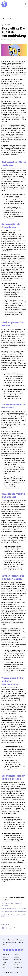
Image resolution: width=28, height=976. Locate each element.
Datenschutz (18, 962)
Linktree (16, 957)
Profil (4, 962)
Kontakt (16, 954)
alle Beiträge (7, 19)
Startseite (6, 954)
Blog (4, 967)
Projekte (5, 960)
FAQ (4, 965)
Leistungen (6, 957)
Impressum (17, 960)
